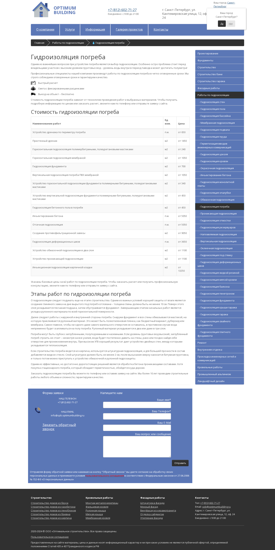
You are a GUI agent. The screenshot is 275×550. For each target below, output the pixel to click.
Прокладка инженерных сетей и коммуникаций (217, 358)
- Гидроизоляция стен (211, 102)
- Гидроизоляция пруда (212, 136)
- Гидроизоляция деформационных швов (219, 264)
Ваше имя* (164, 400)
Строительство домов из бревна (50, 514)
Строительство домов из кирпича (51, 518)
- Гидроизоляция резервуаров (217, 227)
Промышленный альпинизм (214, 374)
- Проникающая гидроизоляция (217, 213)
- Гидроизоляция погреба (213, 206)
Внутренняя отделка (210, 349)
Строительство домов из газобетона (53, 506)
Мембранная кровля (98, 518)
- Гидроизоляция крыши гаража (217, 307)
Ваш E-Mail (164, 422)
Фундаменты (205, 60)
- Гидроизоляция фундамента (216, 300)
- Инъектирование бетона (214, 175)
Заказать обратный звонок (59, 427)
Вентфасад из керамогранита (158, 510)
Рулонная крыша (96, 510)
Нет (231, 23)
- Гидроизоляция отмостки (214, 220)
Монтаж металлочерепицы (102, 503)
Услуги (70, 29)
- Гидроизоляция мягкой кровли (217, 279)
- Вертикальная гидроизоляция (217, 241)
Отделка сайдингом (152, 514)
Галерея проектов (129, 29)
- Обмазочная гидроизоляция (216, 199)
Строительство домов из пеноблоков (53, 510)
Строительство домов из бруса (49, 503)
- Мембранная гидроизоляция (216, 122)
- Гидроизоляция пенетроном (216, 293)
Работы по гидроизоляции (213, 95)
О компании (45, 29)
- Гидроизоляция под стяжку (215, 255)
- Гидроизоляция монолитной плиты (216, 183)
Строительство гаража (211, 81)
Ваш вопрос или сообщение (153, 434)
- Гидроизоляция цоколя (213, 154)
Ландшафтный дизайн (211, 381)
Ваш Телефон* (161, 411)
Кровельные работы (210, 367)
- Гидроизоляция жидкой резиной (218, 272)
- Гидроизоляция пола (211, 109)
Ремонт (202, 342)
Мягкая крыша (94, 514)
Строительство (207, 67)
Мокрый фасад (149, 506)
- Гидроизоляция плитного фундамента (214, 333)
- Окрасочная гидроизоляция (216, 168)
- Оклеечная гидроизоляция (215, 248)
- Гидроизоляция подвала (214, 129)
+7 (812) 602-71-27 (122, 9)
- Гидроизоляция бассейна (214, 116)
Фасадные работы (209, 88)
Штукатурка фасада (152, 503)
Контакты (161, 29)
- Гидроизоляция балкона (214, 286)
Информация (95, 29)
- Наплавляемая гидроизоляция (217, 234)
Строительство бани (210, 74)
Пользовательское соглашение (50, 537)
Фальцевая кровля (97, 506)
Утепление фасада (151, 518)
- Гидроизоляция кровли (213, 161)
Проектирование (208, 53)
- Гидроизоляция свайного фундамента (214, 323)
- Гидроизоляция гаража (213, 314)
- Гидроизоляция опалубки (214, 192)
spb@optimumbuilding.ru (216, 506)
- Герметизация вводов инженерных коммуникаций (214, 145)
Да (221, 23)
